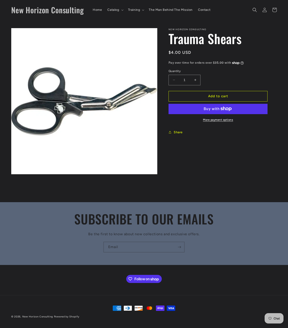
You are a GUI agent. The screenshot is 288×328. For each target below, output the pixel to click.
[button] (115, 10)
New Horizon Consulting (37, 316)
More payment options (218, 119)
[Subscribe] (179, 247)
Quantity (175, 71)
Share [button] (178, 132)
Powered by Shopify (66, 316)
